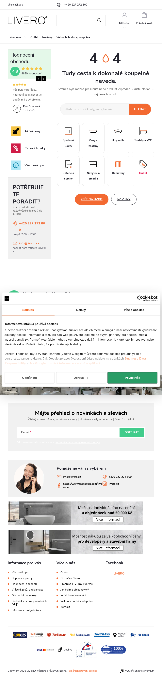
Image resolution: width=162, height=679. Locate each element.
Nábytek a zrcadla (93, 176)
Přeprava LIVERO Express (76, 584)
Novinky (124, 199)
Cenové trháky (34, 148)
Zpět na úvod (92, 199)
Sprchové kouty (68, 143)
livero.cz (114, 484)
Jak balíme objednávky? (74, 589)
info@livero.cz (29, 243)
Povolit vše (132, 377)
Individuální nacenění (73, 595)
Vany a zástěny (93, 143)
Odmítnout (29, 377)
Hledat (99, 20)
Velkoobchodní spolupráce (76, 601)
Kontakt (65, 607)
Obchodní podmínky (24, 595)
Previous (38, 78)
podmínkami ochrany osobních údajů (77, 442)
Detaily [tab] (81, 309)
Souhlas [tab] (28, 309)
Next (43, 78)
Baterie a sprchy (68, 176)
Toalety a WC (143, 140)
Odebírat (132, 432)
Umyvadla (118, 140)
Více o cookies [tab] (134, 309)
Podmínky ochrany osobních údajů (29, 602)
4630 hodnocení (31, 73)
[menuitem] (18, 37)
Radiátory (118, 173)
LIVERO (118, 573)
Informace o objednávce (26, 610)
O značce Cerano (70, 578)
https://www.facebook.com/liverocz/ (82, 485)
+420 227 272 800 (32, 226)
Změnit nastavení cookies (83, 671)
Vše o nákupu (15, 5)
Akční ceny (32, 131)
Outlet (143, 173)
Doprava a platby (22, 578)
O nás (64, 572)
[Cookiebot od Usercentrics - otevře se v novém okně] (140, 298)
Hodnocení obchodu (24, 584)
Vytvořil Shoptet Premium (139, 671)
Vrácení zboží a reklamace (27, 590)
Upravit (79, 377)
